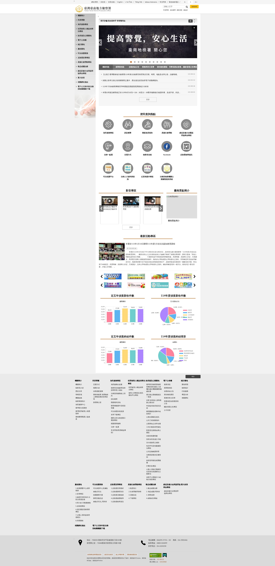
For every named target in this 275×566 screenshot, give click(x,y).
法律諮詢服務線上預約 (118, 395)
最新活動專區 (148, 236)
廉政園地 (81, 49)
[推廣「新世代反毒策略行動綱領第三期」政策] (148, 41)
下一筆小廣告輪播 (194, 276)
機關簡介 (81, 15)
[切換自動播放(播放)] (190, 21)
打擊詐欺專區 (151, 466)
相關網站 (185, 398)
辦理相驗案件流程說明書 (118, 407)
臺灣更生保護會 (81, 408)
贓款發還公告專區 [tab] (190, 67)
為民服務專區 (83, 24)
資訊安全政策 (108, 554)
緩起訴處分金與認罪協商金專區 (85, 72)
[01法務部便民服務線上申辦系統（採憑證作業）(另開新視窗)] (113, 276)
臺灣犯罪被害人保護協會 (83, 412)
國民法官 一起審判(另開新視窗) (142, 62)
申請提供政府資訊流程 (153, 407)
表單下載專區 (116, 415)
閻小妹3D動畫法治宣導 (165, 62)
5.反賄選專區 (80, 506)
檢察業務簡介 (80, 401)
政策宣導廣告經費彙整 (153, 462)
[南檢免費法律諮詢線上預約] (183, 276)
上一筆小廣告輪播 (101, 276)
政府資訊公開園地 (85, 36)
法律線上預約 (150, 62)
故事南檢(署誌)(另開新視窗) (146, 62)
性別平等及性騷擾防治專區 (153, 447)
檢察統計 (185, 388)
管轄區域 (79, 394)
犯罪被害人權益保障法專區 (85, 30)
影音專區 (131, 190)
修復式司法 (153, 62)
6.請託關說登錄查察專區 (83, 511)
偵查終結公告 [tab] (134, 67)
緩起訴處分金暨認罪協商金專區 (171, 492)
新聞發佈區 (168, 388)
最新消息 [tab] (105, 67)
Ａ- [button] (185, 2)
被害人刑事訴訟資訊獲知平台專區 (136, 394)
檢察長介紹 (80, 388)
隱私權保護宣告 (132, 554)
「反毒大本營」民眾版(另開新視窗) (138, 62)
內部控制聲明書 (152, 436)
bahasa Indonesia (151, 2)
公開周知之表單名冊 (153, 424)
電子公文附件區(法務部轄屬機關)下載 (86, 88)
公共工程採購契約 (152, 420)
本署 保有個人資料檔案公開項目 (153, 401)
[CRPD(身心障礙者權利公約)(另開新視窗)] (183, 285)
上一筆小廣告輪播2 (101, 285)
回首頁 (103, 2)
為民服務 (161, 62)
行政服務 (185, 391)
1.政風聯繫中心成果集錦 (83, 489)
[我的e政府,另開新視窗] (165, 555)
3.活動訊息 (132, 495)
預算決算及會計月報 (153, 439)
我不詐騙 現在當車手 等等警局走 (113, 21)
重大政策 (81, 78)
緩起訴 (185, 10)
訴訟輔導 (173, 10)
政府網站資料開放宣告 (94, 554)
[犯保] (136, 285)
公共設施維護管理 (152, 451)
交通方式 (96, 384)
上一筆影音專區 (101, 208)
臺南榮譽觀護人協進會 (83, 418)
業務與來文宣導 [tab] (148, 67)
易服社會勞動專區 (85, 62)
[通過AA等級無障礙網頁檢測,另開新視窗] (156, 555)
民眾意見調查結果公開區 (153, 431)
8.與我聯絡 (79, 521)
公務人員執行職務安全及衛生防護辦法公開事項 (153, 472)
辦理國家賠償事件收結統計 (153, 413)
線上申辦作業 (120, 554)
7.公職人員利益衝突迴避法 (83, 516)
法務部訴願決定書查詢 (153, 456)
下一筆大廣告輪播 (196, 42)
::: (74, 1)
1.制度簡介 (132, 488)
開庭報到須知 (116, 402)
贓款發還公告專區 (170, 407)
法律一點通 (157, 62)
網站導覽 (94, 2)
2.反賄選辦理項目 (117, 491)
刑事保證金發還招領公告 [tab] (176, 67)
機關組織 (79, 398)
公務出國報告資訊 (152, 417)
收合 (193, 376)
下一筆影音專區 (161, 208)
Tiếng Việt (138, 2)
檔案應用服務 (116, 423)
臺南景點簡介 (181, 190)
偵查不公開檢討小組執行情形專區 (153, 478)
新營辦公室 (97, 402)
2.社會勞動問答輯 (135, 491)
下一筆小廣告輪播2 (194, 285)
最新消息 (179, 10)
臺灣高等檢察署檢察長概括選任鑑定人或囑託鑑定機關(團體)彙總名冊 (154, 388)
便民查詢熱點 (148, 114)
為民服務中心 (80, 404)
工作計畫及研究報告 (153, 427)
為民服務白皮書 (116, 384)
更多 (148, 99)
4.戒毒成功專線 (151, 498)
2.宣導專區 (79, 494)
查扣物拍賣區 (169, 394)
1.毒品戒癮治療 (151, 488)
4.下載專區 (132, 498)
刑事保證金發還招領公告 (171, 402)
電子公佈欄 (82, 40)
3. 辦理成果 (150, 495)
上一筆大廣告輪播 (100, 42)
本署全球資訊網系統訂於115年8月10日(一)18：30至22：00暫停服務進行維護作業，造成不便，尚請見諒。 (141, 92)
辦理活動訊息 (98, 498)
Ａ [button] (190, 2)
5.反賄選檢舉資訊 (117, 501)
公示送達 (167, 410)
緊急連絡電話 (174, 2)
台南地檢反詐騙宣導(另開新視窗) (131, 62)
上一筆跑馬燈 (194, 20)
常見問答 (163, 2)
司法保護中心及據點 (100, 488)
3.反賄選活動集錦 (117, 495)
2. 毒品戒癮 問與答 (153, 491)
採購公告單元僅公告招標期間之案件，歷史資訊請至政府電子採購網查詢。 (131, 80)
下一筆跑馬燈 (194, 22)
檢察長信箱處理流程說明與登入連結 (118, 389)
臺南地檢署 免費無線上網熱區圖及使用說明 (100, 397)
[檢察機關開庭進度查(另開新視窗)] (113, 285)
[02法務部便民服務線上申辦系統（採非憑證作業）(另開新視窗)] (136, 276)
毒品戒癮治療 (83, 66)
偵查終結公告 (169, 391)
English (120, 2)
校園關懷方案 (98, 495)
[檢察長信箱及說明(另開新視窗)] (160, 276)
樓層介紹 (96, 388)
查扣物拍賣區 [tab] (162, 67)
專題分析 (185, 394)
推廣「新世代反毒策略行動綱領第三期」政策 (135, 62)
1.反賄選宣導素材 (117, 488)
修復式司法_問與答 (100, 501)
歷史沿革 (79, 391)
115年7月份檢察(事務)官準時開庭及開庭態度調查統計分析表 (126, 86)
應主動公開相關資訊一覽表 (153, 396)
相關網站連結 (83, 82)
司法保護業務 (83, 53)
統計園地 (81, 44)
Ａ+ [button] (196, 2)
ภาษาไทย (128, 2)
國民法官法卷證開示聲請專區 (118, 419)
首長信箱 (111, 2)
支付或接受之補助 (152, 442)
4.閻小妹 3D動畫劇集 (83, 503)
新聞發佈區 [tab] (120, 67)
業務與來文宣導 (169, 398)
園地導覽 (185, 384)
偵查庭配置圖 (98, 391)
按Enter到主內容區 (8, 2)
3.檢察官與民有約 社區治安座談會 (83, 498)
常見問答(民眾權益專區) (118, 431)
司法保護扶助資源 (117, 411)
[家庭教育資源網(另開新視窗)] (160, 285)
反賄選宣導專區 (84, 58)
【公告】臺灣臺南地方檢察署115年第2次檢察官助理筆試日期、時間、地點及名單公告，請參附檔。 (141, 74)
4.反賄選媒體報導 (117, 498)
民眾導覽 (81, 20)
